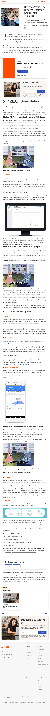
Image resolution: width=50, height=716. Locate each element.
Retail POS (40, 652)
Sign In (27, 649)
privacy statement (35, 95)
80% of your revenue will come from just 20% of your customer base (25, 430)
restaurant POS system (36, 239)
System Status (29, 652)
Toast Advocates (29, 655)
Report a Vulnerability (4, 704)
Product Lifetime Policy (43, 664)
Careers (39, 683)
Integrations (40, 661)
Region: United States (7, 697)
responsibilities (17, 140)
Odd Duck (19, 349)
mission (13, 497)
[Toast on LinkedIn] (8, 657)
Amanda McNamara (31, 28)
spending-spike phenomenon (9, 436)
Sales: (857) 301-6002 (5, 653)
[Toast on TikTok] (2, 657)
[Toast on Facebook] (6, 657)
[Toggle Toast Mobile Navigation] (48, 1)
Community (40, 680)
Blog (27, 674)
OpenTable (12, 114)
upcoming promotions (8, 244)
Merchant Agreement (38, 702)
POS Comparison (29, 677)
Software (40, 655)
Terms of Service (30, 702)
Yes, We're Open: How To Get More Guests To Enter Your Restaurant (20, 552)
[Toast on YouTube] (10, 657)
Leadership (40, 677)
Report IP (44, 702)
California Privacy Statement (13, 702)
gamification (35, 439)
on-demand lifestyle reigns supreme (16, 250)
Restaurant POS (41, 649)
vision (19, 497)
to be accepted (41, 39)
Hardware (40, 658)
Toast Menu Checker (30, 680)
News (39, 674)
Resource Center (29, 671)
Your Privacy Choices (23, 702)
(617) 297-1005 (41, 1)
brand (10, 497)
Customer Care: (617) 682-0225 (7, 654)
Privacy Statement (4, 702)
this (26, 441)
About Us (40, 671)
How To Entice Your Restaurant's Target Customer (34, 550)
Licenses (40, 689)
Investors (40, 686)
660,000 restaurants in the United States (21, 300)
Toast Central (28, 658)
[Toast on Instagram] (4, 657)
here (37, 96)
